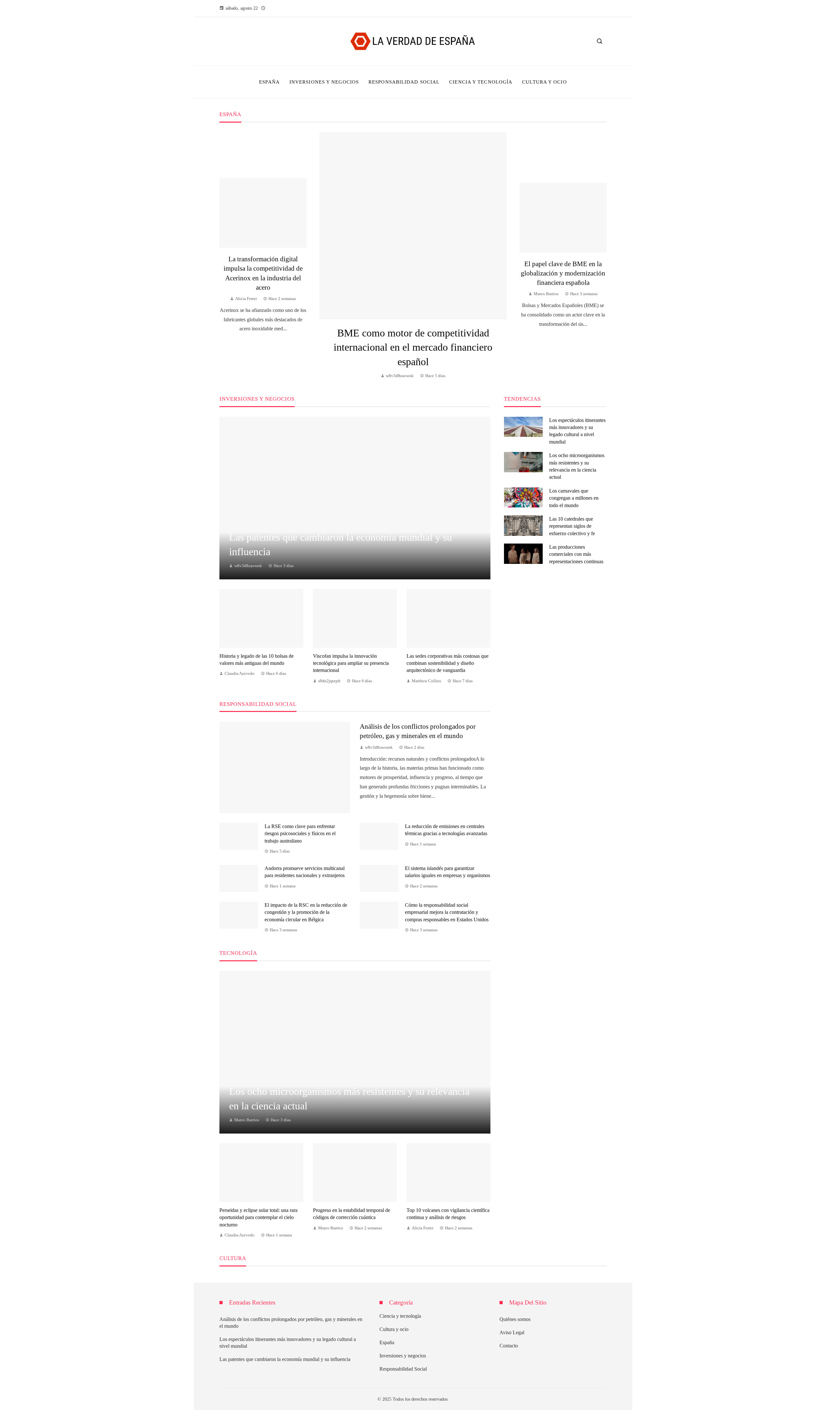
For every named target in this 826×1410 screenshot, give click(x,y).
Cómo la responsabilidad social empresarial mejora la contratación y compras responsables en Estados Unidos (447, 912)
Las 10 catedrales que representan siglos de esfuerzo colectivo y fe (572, 526)
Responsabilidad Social (403, 1369)
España (386, 1342)
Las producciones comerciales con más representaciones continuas (576, 554)
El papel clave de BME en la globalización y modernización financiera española (563, 273)
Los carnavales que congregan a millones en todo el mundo (574, 498)
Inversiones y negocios (402, 1355)
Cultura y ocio (393, 1329)
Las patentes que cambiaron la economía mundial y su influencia (284, 1359)
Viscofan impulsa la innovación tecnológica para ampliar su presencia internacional (351, 663)
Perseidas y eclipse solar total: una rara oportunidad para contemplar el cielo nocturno (258, 1217)
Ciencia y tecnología (400, 1316)
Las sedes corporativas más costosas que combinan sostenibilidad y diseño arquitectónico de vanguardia (448, 663)
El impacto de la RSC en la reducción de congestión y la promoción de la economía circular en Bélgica (306, 912)
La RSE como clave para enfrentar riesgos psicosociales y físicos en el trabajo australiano (300, 834)
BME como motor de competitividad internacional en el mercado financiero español (413, 347)
